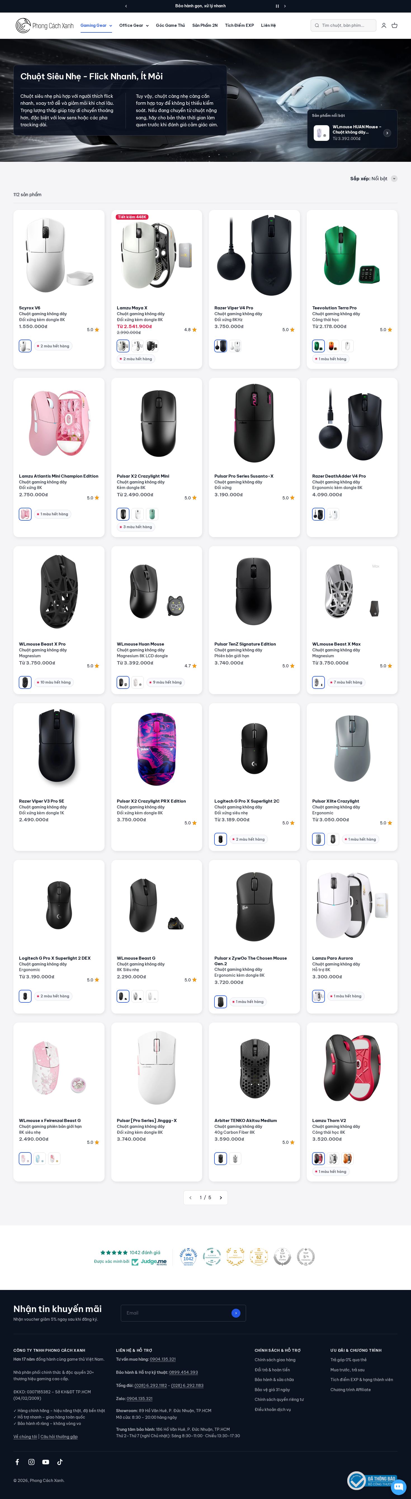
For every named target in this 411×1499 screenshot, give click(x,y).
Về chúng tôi (25, 1436)
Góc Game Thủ (170, 25)
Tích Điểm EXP (239, 25)
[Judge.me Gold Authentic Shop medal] (235, 1257)
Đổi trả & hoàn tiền (272, 1369)
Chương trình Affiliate (350, 1389)
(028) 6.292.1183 (187, 1385)
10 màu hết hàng (56, 682)
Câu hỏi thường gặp (59, 1436)
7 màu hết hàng (348, 682)
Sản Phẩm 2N (205, 25)
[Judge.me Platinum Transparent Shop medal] (212, 1257)
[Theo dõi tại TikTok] (60, 1462)
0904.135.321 (163, 1359)
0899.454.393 (183, 1372)
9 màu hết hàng (167, 682)
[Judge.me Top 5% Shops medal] (282, 1257)
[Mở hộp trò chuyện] (399, 1487)
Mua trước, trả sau (347, 1369)
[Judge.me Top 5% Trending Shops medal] (306, 1257)
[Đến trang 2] (221, 1198)
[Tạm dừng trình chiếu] (277, 6)
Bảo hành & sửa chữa (274, 1379)
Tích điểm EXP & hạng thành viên (361, 1379)
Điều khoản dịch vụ (273, 1409)
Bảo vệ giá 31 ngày (272, 1389)
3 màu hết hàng (137, 527)
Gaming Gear (94, 25)
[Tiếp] (285, 6)
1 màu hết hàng (332, 359)
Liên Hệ (268, 25)
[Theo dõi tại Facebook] (17, 1462)
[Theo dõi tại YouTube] (45, 1462)
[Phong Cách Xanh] (44, 25)
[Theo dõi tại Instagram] (31, 1462)
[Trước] (126, 6)
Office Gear (131, 25)
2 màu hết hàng (55, 346)
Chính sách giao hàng (275, 1359)
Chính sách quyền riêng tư (279, 1399)
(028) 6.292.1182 (150, 1385)
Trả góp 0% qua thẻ (348, 1359)
